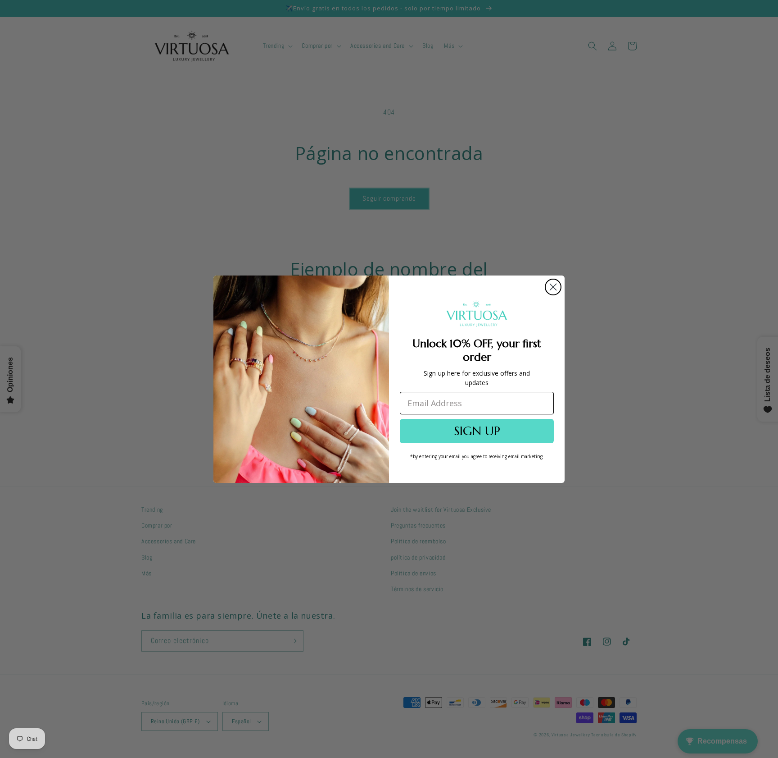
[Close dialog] (553, 287)
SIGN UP (477, 431)
